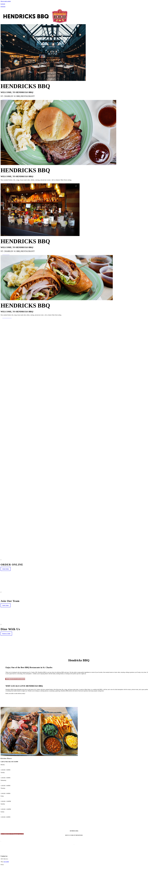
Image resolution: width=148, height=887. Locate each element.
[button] (15, 679)
